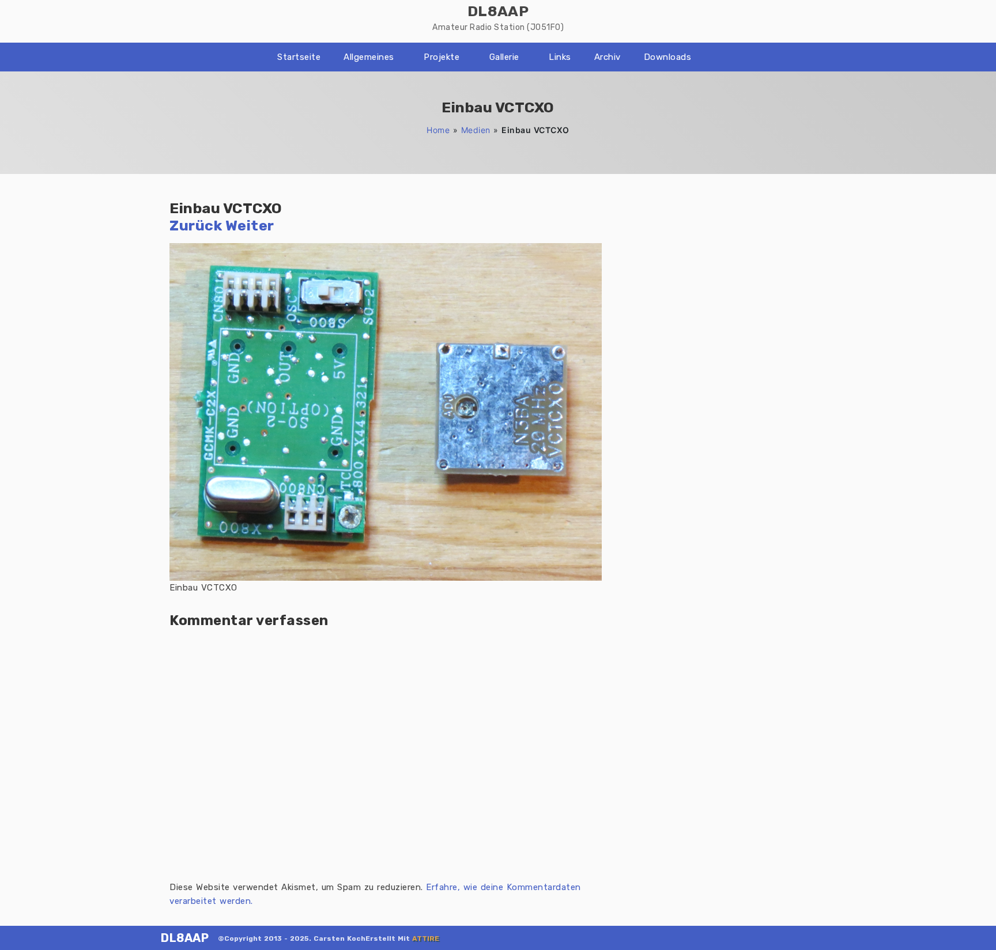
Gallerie (504, 57)
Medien (476, 130)
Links (560, 57)
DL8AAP (185, 938)
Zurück (195, 225)
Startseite (298, 57)
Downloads (668, 57)
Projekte (441, 57)
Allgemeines (369, 57)
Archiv (607, 57)
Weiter (249, 225)
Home (438, 130)
